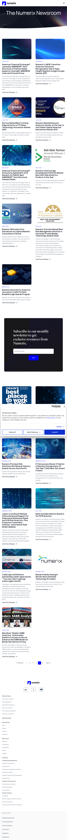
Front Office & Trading (7, 699)
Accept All (55, 432)
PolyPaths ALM (6, 778)
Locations (4, 731)
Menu (64, 3)
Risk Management (7, 702)
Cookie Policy (5, 833)
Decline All (12, 432)
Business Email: (19, 351)
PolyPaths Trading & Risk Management (12, 775)
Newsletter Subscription (8, 818)
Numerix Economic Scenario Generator (12, 804)
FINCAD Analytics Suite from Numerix (11, 799)
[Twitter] (33, 689)
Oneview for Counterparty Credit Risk (11, 769)
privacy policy (50, 417)
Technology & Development (9, 711)
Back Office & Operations (8, 705)
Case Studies (5, 747)
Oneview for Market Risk (8, 763)
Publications (5, 744)
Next (33, 358)
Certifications (5, 837)
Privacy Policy (5, 829)
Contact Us (5, 734)
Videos (3, 750)
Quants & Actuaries (7, 708)
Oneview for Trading (7, 772)
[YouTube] (41, 689)
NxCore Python (6, 790)
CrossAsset (5, 796)
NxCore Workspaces (7, 787)
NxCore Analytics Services (8, 784)
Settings (59, 426)
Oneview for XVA (6, 766)
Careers (4, 728)
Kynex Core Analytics (7, 802)
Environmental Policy (7, 821)
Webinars (4, 741)
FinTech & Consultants (8, 714)
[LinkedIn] (25, 689)
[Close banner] (64, 406)
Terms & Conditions (7, 825)
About (3, 725)
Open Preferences (32, 432)
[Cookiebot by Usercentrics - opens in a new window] (53, 406)
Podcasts (4, 753)
